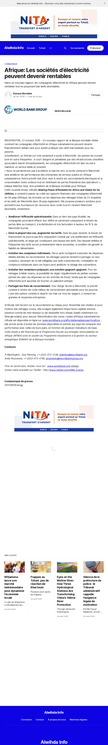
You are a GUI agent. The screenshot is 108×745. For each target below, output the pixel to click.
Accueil (31, 48)
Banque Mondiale (22, 93)
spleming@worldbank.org (73, 354)
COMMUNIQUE (10, 64)
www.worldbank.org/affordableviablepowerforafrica (71, 320)
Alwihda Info (14, 48)
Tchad (42, 48)
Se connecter (77, 48)
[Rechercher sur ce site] (65, 48)
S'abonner (95, 48)
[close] (104, 3)
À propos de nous (57, 719)
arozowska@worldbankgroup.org (64, 358)
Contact (40, 719)
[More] (50, 48)
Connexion (26, 719)
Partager (96, 95)
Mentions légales (78, 719)
